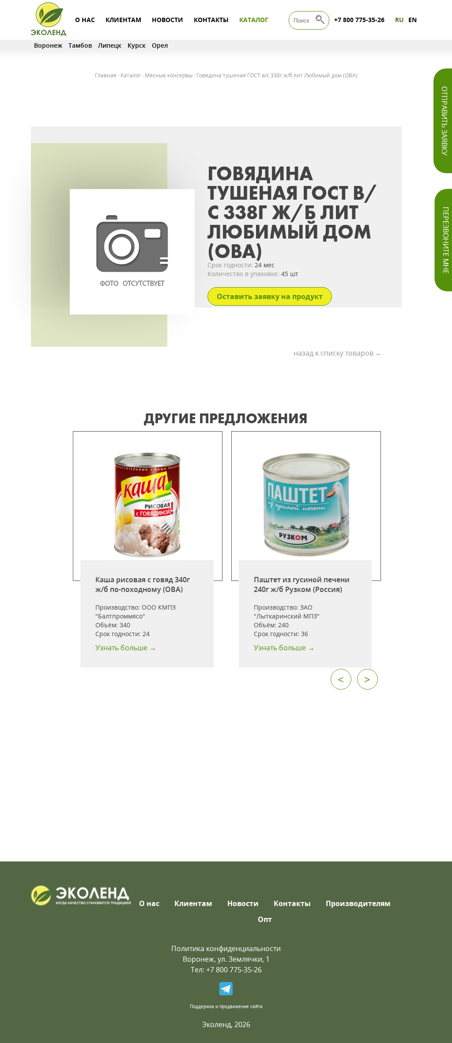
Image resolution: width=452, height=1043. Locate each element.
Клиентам (123, 19)
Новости (167, 19)
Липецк (109, 45)
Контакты (211, 19)
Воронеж (48, 45)
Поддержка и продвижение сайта (226, 1006)
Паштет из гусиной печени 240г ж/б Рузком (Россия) (302, 584)
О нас (85, 19)
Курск (137, 45)
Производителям (358, 903)
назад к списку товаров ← (338, 353)
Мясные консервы (168, 75)
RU (399, 19)
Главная (106, 75)
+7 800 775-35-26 (359, 19)
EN (412, 19)
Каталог (253, 19)
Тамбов (80, 45)
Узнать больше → (125, 647)
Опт (265, 919)
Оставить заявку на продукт (270, 296)
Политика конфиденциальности (226, 948)
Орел (160, 45)
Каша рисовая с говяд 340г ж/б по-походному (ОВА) (142, 584)
